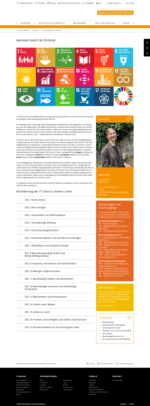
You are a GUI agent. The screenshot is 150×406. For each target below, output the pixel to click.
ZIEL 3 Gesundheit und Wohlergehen (45, 215)
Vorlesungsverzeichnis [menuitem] (71, 3)
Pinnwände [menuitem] (89, 3)
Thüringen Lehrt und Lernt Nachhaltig (116, 331)
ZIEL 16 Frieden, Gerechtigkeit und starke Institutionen (56, 319)
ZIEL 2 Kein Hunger (35, 207)
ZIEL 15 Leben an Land (37, 312)
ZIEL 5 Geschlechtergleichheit (41, 230)
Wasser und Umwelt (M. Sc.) (114, 276)
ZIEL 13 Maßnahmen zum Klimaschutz (46, 296)
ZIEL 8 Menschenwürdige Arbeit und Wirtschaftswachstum (45, 254)
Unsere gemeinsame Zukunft (57, 117)
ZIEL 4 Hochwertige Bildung (40, 222)
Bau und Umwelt (23, 30)
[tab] (55, 200)
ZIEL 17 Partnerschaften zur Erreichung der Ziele (52, 327)
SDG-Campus (107, 334)
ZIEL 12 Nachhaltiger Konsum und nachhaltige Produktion (51, 288)
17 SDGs (58, 152)
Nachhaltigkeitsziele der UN (113, 336)
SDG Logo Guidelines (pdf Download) (116, 339)
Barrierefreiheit (26, 3)
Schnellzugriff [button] (113, 3)
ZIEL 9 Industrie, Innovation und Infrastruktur (50, 263)
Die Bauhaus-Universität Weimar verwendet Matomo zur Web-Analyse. (37, 364)
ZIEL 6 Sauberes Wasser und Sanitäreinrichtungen (53, 238)
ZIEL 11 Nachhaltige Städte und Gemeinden (49, 278)
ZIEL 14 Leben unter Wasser (40, 304)
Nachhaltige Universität (111, 328)
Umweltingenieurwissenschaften (115, 231)
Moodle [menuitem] (53, 3)
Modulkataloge (108, 322)
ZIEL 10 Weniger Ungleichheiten (42, 271)
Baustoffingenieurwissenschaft (116, 242)
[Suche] (132, 3)
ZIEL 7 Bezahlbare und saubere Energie (47, 245)
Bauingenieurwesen (110, 224)
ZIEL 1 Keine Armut (35, 199)
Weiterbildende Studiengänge (113, 325)
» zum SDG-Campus (105, 306)
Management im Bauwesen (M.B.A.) (116, 273)
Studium (35, 30)
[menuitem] (25, 3)
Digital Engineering (112, 252)
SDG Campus (106, 287)
